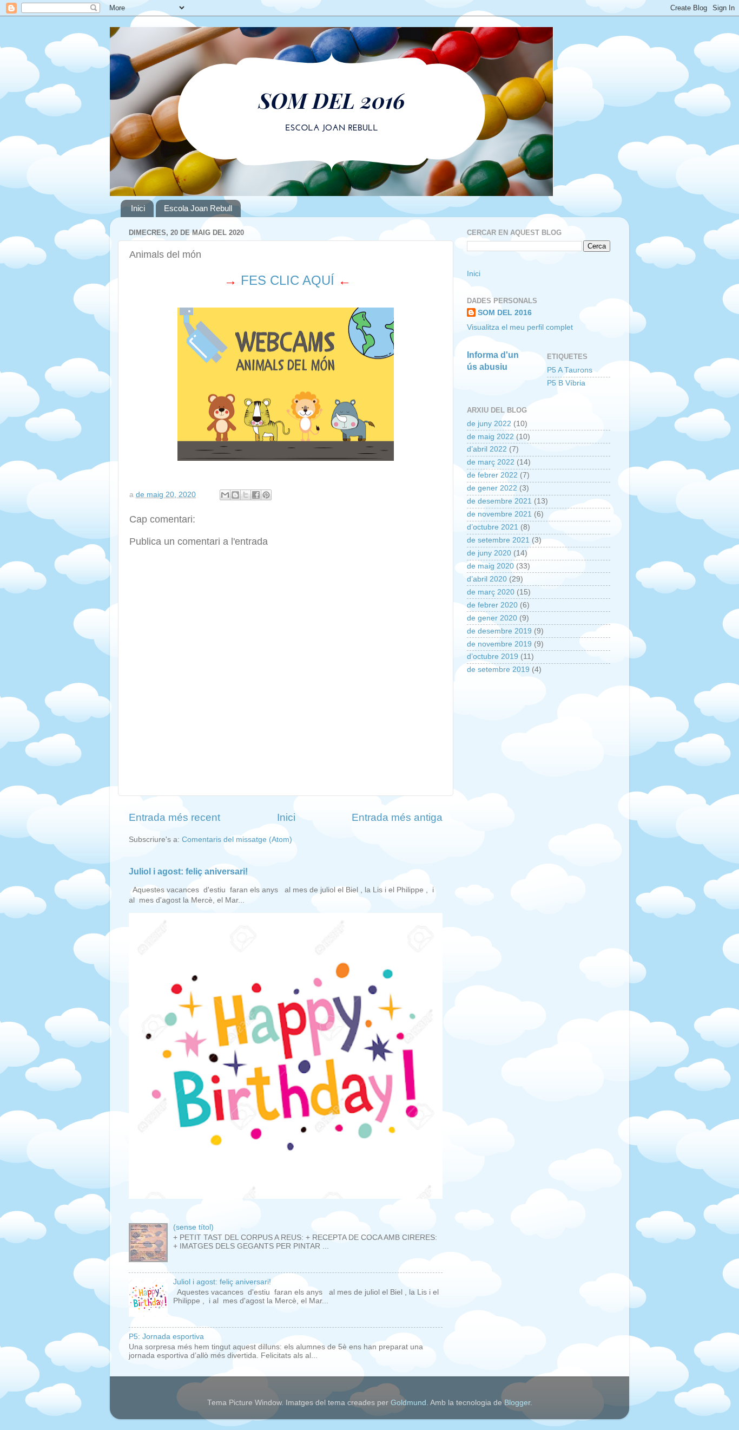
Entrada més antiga (397, 817)
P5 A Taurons (569, 370)
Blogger (517, 1403)
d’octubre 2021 (492, 527)
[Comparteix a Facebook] (255, 494)
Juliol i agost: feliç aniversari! (188, 871)
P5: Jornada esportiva (166, 1337)
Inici (138, 208)
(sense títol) (193, 1227)
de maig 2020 (490, 566)
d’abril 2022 (487, 449)
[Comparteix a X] (245, 494)
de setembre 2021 (498, 540)
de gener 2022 (492, 488)
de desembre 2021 (499, 501)
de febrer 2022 (492, 475)
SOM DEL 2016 (505, 313)
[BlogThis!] (235, 494)
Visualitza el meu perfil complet (520, 327)
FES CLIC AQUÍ (287, 280)
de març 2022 (490, 462)
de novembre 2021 (499, 514)
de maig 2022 (490, 437)
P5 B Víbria (566, 383)
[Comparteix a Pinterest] (266, 494)
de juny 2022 (489, 424)
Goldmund (408, 1403)
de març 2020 (490, 592)
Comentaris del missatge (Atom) (237, 839)
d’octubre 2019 (492, 656)
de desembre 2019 (499, 631)
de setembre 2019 (498, 669)
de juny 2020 (489, 553)
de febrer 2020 (492, 605)
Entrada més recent (174, 817)
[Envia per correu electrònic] (225, 494)
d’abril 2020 (487, 579)
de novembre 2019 (499, 644)
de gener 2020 (492, 618)
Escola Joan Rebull (198, 208)
